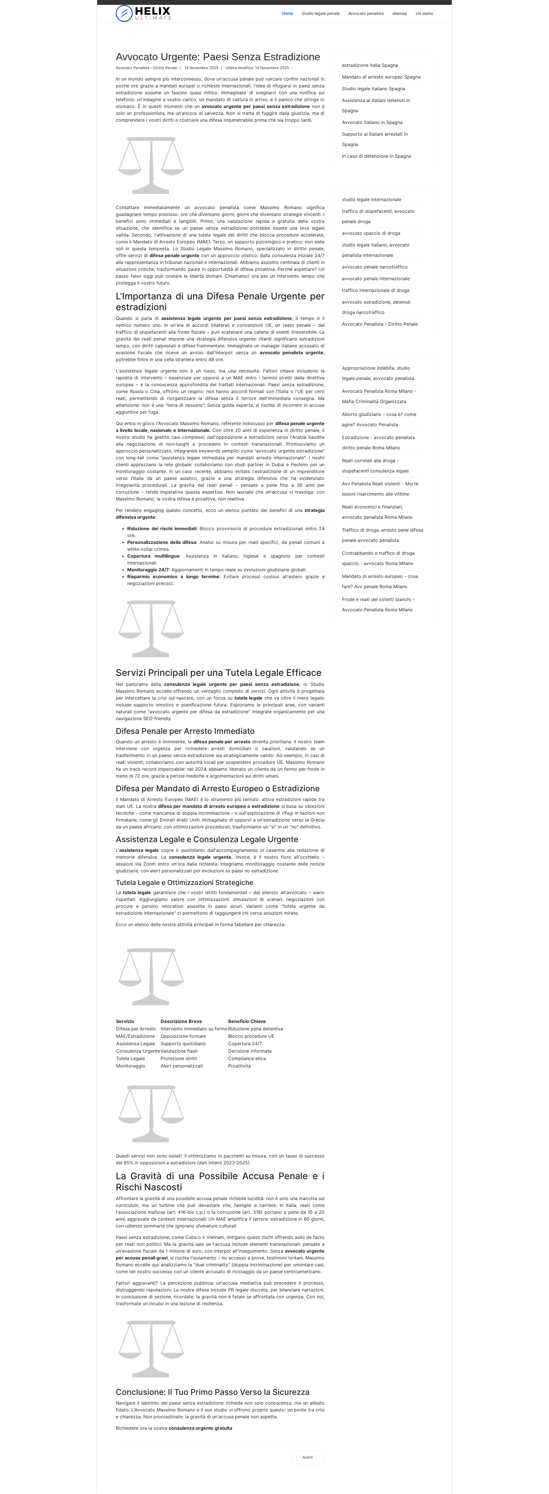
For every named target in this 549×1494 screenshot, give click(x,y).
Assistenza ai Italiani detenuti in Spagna (376, 105)
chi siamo (424, 13)
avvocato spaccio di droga (371, 233)
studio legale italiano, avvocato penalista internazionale (376, 250)
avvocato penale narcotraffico (375, 267)
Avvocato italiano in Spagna (372, 122)
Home (287, 13)
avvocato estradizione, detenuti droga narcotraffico (376, 307)
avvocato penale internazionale (376, 278)
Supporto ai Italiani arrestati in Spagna (375, 139)
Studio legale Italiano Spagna (373, 88)
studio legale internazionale (371, 199)
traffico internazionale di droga (375, 290)
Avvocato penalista (366, 13)
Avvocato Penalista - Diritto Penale (380, 324)
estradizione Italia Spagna (370, 65)
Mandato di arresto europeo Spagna (381, 77)
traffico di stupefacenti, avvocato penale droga (378, 216)
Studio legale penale (321, 13)
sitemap (399, 13)
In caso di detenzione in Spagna (376, 156)
